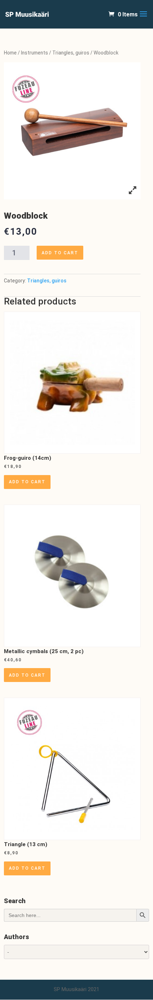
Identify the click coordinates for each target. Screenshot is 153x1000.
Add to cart (60, 252)
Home (10, 53)
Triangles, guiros (70, 53)
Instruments (34, 53)
